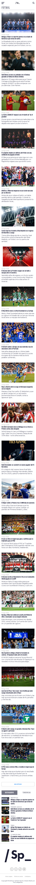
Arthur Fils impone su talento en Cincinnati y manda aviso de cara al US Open (22, 829)
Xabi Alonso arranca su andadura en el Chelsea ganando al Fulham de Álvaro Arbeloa (16, 76)
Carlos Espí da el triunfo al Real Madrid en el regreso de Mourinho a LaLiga (17, 232)
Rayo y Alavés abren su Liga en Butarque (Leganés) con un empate (17, 388)
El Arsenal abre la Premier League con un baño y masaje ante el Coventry (16, 272)
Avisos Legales (8, 876)
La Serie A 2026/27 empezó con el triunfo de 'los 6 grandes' (17, 116)
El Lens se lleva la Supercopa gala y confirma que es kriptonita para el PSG (17, 540)
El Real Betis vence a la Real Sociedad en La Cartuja (17, 311)
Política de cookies (18, 876)
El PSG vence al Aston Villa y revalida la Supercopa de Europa (18, 768)
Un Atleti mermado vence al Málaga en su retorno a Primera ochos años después (17, 428)
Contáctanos (28, 876)
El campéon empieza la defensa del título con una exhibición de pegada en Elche (17, 154)
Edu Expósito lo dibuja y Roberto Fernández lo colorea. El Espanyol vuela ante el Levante (15, 654)
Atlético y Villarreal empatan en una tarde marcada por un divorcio (17, 192)
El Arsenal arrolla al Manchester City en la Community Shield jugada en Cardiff (18, 578)
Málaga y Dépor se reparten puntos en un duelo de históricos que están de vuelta (17, 38)
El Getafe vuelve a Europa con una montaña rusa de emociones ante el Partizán (17, 348)
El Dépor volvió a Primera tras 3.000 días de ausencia (18, 503)
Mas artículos (18, 784)
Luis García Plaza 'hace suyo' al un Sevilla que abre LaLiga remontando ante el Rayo (17, 692)
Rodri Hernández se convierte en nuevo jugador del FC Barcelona (18, 466)
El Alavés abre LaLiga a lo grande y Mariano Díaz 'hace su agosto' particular (18, 730)
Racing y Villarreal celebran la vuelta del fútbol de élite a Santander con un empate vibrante (17, 616)
